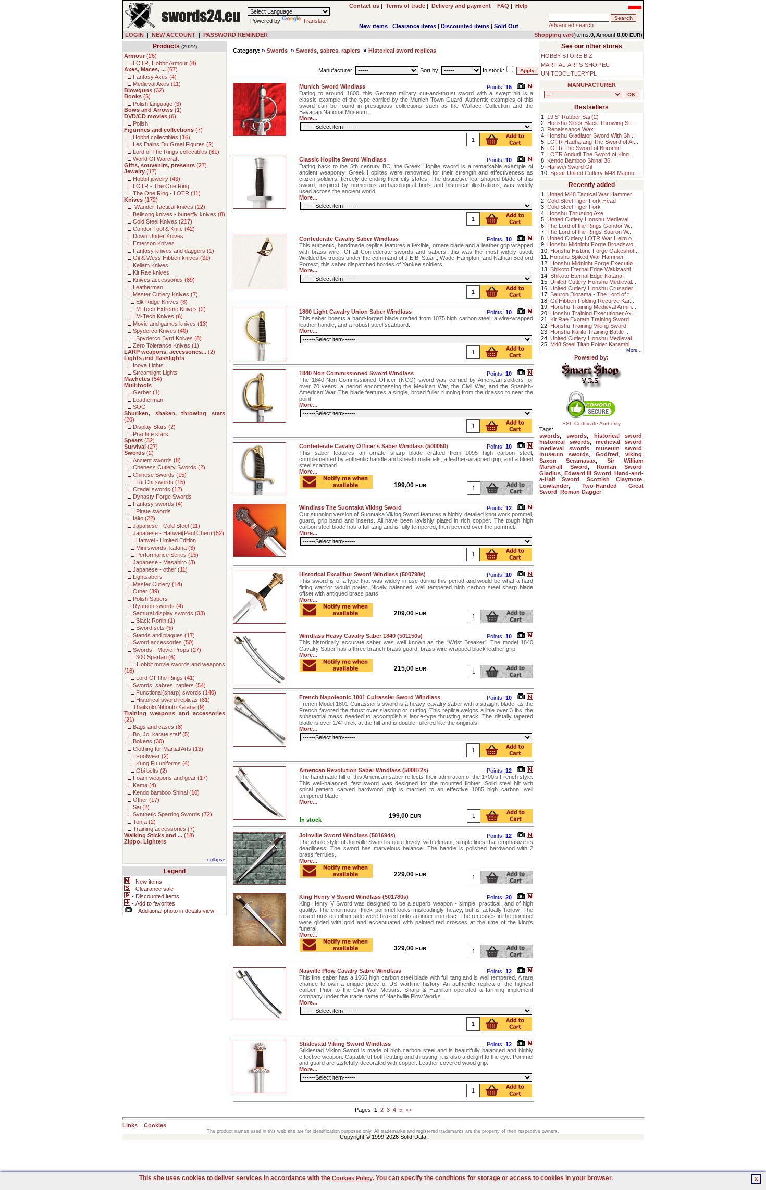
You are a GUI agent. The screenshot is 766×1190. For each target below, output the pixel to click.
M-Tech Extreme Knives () (171, 309)
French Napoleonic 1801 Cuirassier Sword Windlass (369, 697)
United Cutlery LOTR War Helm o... (591, 238)
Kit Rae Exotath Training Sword (589, 319)
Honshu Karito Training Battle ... (590, 332)
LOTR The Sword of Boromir (583, 148)
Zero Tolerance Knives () (166, 345)
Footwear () (152, 756)
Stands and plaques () (164, 635)
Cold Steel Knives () (162, 221)
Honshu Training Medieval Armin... (593, 307)
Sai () (141, 807)
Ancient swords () (157, 460)
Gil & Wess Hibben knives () (172, 258)
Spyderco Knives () (160, 331)
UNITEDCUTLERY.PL (569, 73)
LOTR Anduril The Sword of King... (590, 154)
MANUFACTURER (591, 85)
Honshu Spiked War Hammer (587, 257)
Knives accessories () (164, 280)
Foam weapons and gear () (170, 778)
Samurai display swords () (169, 613)
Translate (315, 21)
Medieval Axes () (157, 84)
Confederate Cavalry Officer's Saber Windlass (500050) (373, 446)
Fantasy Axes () (155, 76)
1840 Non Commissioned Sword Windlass (356, 373)
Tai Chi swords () (161, 482)
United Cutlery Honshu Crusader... (593, 288)
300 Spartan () (156, 657)
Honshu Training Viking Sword (588, 326)
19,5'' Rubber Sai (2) (573, 117)
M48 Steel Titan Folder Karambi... (592, 344)
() (140, 56)
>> (408, 1110)
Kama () (144, 785)
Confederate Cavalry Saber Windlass (349, 238)
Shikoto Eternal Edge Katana (586, 275)
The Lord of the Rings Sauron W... (590, 232)
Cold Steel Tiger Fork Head (581, 200)
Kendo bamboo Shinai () (166, 792)
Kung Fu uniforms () (163, 763)
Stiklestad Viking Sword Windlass (345, 1043)
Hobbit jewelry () (156, 179)
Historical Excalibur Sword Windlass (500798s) (362, 574)
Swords (277, 50)
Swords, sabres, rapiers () (169, 685)
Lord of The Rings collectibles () (176, 151)
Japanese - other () (160, 569)
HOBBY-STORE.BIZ (566, 56)
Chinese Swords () (160, 475)
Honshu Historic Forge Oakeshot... (594, 250)
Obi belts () (151, 770)
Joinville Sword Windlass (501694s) (347, 835)
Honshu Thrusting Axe (575, 213)
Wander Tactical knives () (169, 207)
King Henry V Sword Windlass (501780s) (354, 897)
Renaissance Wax (570, 129)
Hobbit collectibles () (161, 137)
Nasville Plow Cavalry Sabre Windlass (350, 971)
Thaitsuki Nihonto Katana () (169, 707)
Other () (146, 591)
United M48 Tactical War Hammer (589, 194)
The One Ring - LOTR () (167, 193)
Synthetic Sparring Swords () (172, 814)
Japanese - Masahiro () (164, 562)
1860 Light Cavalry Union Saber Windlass (355, 311)
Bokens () (148, 741)
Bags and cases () (158, 727)
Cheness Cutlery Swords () (169, 467)
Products (166, 46)
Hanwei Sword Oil (569, 167)
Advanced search (571, 25)
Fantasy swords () (158, 504)
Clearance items (414, 26)
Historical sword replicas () (173, 700)
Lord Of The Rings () (165, 678)
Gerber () (146, 392)
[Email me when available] (336, 485)
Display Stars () (154, 427)
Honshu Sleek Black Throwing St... (591, 123)
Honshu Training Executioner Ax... (593, 313)
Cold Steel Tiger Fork (574, 207)
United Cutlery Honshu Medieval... (590, 219)
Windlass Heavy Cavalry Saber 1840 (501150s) (361, 636)
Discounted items (465, 26)
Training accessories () (164, 829)
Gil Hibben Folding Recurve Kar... (592, 301)
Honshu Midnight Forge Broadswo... (592, 244)
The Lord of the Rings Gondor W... (590, 225)
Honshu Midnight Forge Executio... (593, 263)
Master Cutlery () (157, 584)
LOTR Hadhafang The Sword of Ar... (592, 142)
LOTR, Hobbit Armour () (164, 63)
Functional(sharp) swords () (176, 692)
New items (373, 26)
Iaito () (144, 518)
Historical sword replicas (402, 50)
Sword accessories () (163, 642)
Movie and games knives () (170, 323)
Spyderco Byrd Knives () (169, 338)
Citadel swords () (157, 489)
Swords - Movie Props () (167, 650)
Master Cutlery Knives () (165, 294)
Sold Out (506, 26)
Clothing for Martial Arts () (168, 749)
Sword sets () (155, 628)
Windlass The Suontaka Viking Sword (350, 507)
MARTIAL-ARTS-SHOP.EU (575, 64)
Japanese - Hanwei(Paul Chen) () (178, 533)
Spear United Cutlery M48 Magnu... (594, 173)
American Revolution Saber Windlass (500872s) (363, 770)
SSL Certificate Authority (591, 423)
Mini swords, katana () (165, 547)
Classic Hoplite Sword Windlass (342, 159)
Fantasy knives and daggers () (173, 250)
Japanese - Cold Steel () (166, 526)
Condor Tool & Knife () (164, 229)
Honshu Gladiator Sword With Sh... (591, 135)
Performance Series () (167, 555)
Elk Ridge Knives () (162, 302)
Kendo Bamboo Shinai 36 (578, 160)
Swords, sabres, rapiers (328, 50)
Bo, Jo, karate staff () (161, 734)
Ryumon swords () (158, 606)
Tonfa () (144, 822)
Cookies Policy (352, 1178)
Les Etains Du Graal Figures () (173, 144)
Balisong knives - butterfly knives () (179, 214)
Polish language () (157, 104)
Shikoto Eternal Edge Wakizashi (590, 269)
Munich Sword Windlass (332, 86)
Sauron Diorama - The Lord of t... (592, 294)
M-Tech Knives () (159, 316)
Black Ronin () (155, 620)
